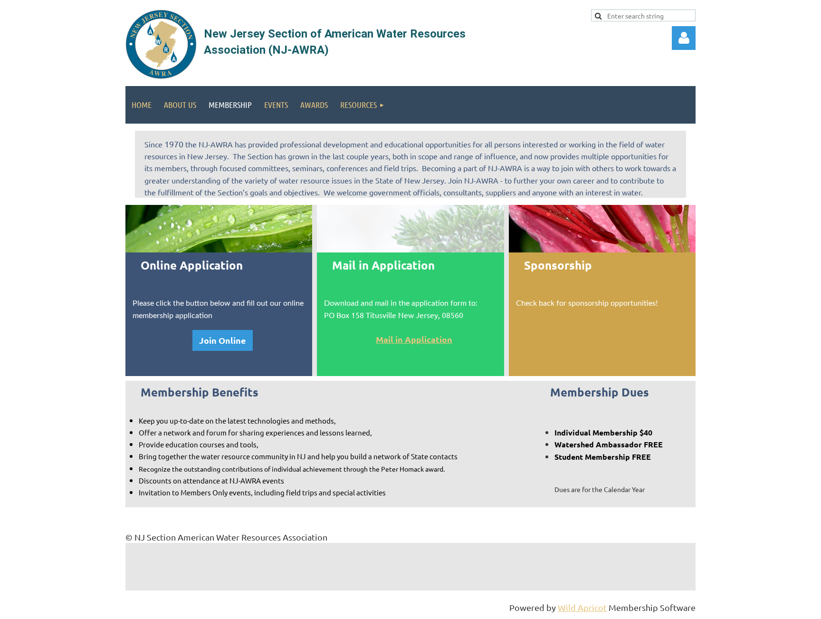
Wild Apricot (582, 607)
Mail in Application (414, 339)
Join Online (222, 340)
